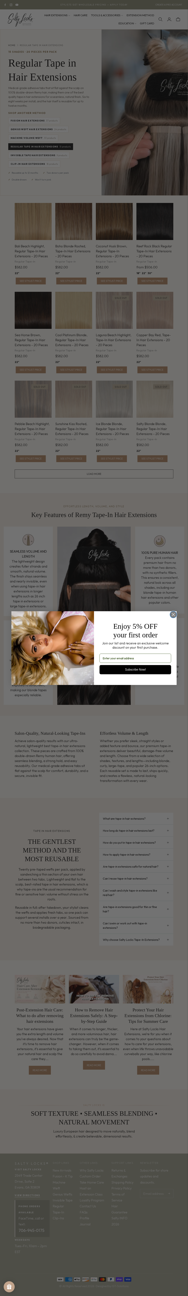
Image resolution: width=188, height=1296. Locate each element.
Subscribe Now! (135, 669)
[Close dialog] (173, 614)
